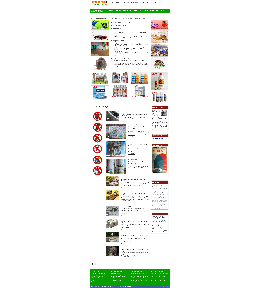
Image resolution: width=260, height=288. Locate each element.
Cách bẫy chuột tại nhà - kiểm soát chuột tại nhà (134, 222)
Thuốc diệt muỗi (160, 207)
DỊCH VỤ (125, 10)
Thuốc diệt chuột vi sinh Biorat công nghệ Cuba (137, 127)
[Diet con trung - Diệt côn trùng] (99, 3)
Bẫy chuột (155, 185)
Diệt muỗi (164, 196)
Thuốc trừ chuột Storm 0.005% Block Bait (137, 145)
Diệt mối (163, 200)
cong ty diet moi (129, 177)
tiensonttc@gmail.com (98, 281)
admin (127, 112)
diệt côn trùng (162, 118)
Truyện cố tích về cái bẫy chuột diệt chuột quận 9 (133, 194)
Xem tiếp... (124, 121)
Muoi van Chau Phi (156, 205)
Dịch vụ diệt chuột (155, 204)
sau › (97, 264)
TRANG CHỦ (109, 10)
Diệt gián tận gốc (158, 196)
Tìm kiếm (164, 7)
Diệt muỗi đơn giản (156, 200)
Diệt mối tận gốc (163, 202)
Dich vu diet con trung (161, 188)
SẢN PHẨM (118, 10)
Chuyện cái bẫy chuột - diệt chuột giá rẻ (133, 208)
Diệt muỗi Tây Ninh (163, 198)
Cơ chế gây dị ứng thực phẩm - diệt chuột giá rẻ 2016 (135, 179)
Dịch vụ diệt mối (164, 204)
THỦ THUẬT (133, 10)
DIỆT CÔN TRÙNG (112, 286)
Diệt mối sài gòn (155, 202)
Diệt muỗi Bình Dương (158, 197)
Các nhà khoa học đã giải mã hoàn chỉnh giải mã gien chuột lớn (134, 250)
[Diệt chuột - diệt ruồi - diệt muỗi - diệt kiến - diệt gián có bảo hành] (97, 10)
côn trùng (157, 275)
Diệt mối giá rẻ (163, 201)
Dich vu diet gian (156, 189)
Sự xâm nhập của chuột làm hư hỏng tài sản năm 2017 (134, 114)
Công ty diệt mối (160, 187)
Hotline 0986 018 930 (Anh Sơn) (154, 10)
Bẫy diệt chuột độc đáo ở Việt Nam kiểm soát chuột (134, 236)
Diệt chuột (158, 194)
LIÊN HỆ (141, 10)
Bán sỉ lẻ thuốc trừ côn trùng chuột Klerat (137, 162)
